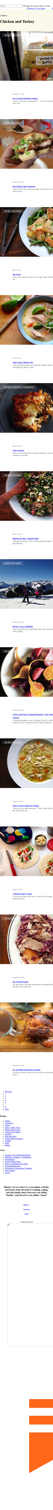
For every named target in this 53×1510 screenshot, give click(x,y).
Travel (7, 1173)
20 (9, 119)
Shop (3, 1371)
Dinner (7, 1121)
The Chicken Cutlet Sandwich (24, 186)
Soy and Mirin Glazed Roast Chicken (26, 1070)
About (4, 1352)
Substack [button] (26, 1204)
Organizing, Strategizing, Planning (18, 1168)
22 (9, 559)
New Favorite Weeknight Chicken (25, 98)
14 (9, 1003)
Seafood (8, 1134)
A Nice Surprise (18, 450)
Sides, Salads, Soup (12, 1128)
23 (9, 1091)
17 (9, 207)
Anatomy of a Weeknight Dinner (17, 1155)
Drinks (7, 1145)
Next (7, 1109)
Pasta (7, 1143)
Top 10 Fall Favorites (20, 982)
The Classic (17, 274)
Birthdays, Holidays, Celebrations (19, 387)
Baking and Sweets (12, 1130)
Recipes (5, 1360)
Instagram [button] (26, 1209)
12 (9, 915)
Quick (7, 1125)
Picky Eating (10, 1170)
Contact (5, 1367)
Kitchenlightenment (12, 1166)
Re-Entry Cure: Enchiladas (23, 627)
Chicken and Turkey (12, 35)
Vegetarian (9, 1123)
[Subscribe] (26, 1434)
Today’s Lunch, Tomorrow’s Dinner (26, 806)
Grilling (8, 1141)
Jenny (4, 119)
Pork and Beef (10, 1136)
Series (4, 1363)
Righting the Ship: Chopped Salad (25, 539)
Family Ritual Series (13, 1162)
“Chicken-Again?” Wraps (22, 894)
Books (4, 1356)
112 (10, 647)
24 (9, 826)
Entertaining (9, 1159)
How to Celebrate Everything (16, 1164)
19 (9, 383)
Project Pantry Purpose (14, 1139)
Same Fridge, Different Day (23, 362)
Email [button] (26, 1214)
